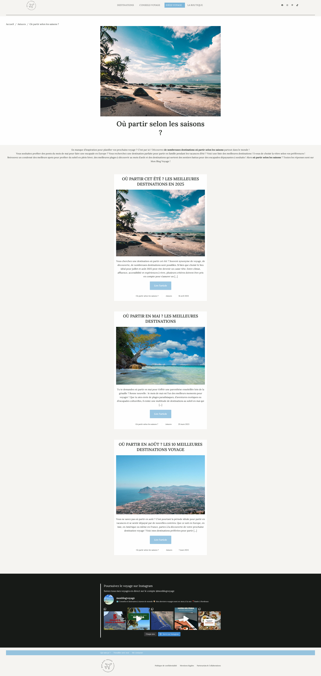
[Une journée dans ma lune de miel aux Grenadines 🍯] (186, 619)
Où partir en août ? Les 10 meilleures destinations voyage (160, 447)
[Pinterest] (292, 5)
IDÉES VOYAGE (174, 5)
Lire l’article (160, 285)
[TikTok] (297, 5)
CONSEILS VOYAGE (149, 5)
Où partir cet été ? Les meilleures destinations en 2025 (160, 181)
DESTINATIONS (125, 5)
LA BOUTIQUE (195, 5)
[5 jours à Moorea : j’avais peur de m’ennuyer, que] (115, 619)
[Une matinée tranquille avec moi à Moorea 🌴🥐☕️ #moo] (138, 619)
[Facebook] (282, 5)
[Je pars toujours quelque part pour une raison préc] (162, 619)
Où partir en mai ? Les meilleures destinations (160, 318)
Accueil (10, 24)
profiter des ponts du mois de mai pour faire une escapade (64, 153)
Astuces (22, 24)
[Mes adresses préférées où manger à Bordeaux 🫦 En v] (209, 619)
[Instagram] (287, 5)
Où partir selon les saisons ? (147, 296)
